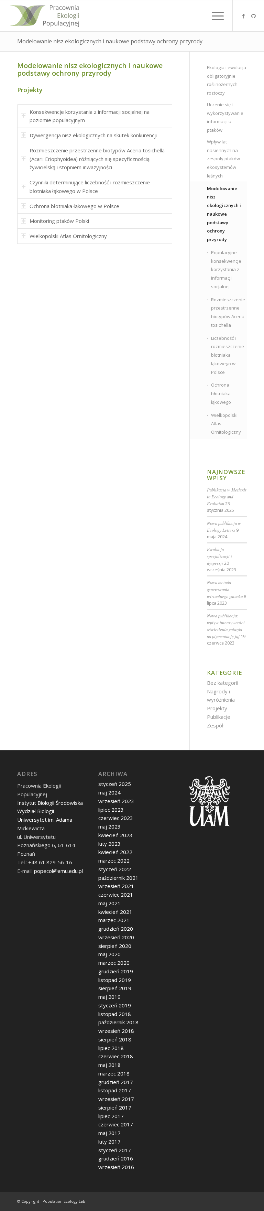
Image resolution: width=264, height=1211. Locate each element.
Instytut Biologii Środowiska (50, 802)
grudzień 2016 (115, 1158)
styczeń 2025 (114, 783)
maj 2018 (109, 1064)
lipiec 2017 (111, 1116)
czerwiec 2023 (115, 817)
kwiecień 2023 (115, 835)
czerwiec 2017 (115, 1124)
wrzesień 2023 (116, 801)
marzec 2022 (114, 860)
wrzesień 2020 (116, 937)
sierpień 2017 (114, 1107)
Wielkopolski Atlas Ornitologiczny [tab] (68, 236)
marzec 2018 (114, 1073)
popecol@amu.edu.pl (58, 870)
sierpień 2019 (114, 988)
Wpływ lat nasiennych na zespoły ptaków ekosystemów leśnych (223, 159)
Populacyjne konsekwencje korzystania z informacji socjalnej (226, 269)
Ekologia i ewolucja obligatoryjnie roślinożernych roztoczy (226, 80)
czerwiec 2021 (115, 894)
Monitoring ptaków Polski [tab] (59, 220)
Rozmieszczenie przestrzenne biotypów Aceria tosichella (228, 312)
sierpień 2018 (114, 1039)
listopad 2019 (114, 979)
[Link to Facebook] (243, 16)
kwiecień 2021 (115, 911)
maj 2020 (109, 954)
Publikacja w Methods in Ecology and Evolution (226, 496)
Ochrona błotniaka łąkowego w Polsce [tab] (74, 206)
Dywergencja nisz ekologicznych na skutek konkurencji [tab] (93, 135)
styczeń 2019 (114, 1005)
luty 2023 (109, 843)
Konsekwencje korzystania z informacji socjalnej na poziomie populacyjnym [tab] (90, 116)
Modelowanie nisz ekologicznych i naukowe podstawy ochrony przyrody (109, 41)
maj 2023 (109, 826)
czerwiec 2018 (115, 1056)
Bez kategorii (222, 682)
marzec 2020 (114, 962)
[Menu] (214, 15)
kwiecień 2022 (115, 851)
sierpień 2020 (114, 945)
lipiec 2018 (111, 1048)
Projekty (217, 708)
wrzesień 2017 (116, 1098)
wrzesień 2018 (116, 1030)
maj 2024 (109, 792)
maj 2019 (109, 996)
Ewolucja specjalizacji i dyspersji (219, 556)
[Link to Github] (254, 16)
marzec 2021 (114, 920)
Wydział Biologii (35, 811)
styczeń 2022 (114, 869)
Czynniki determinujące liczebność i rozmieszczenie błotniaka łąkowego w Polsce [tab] (90, 186)
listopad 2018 (114, 1013)
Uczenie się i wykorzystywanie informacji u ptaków (225, 117)
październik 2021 (118, 877)
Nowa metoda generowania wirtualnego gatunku (225, 589)
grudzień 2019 (115, 971)
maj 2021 (109, 903)
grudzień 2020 (115, 928)
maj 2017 (109, 1132)
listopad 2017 (114, 1090)
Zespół (215, 725)
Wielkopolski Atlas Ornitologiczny (226, 423)
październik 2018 (118, 1022)
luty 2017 (109, 1141)
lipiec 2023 (111, 809)
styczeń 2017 (114, 1150)
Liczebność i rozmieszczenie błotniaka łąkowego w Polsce (227, 355)
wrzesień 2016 (116, 1167)
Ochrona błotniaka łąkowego (221, 393)
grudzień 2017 (115, 1082)
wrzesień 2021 (116, 886)
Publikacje (218, 716)
